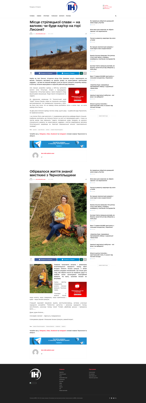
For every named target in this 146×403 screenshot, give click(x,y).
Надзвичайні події (63, 377)
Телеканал (54, 15)
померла (58, 326)
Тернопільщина (62, 374)
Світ (60, 388)
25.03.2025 (93, 109)
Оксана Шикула (50, 326)
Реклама (68, 15)
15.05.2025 (93, 80)
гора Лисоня (41, 129)
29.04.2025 (93, 248)
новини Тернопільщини (57, 129)
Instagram (62, 134)
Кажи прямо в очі (92, 375)
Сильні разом (92, 372)
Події (60, 375)
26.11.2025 (93, 42)
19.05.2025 (93, 71)
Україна (61, 386)
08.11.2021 (50, 33)
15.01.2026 (93, 33)
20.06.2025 (93, 50)
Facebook (54, 134)
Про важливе (92, 374)
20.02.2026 (93, 24)
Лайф (60, 383)
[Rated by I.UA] (33, 383)
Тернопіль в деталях (93, 377)
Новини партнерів (63, 390)
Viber (48, 134)
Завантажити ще (103, 265)
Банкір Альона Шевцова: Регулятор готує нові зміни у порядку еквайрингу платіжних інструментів (102, 57)
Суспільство (62, 379)
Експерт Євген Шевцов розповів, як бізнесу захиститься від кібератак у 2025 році (102, 67)
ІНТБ (35, 398)
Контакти (61, 15)
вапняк (34, 129)
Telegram (43, 134)
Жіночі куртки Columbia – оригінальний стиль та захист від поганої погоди (101, 105)
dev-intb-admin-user (40, 33)
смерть (63, 326)
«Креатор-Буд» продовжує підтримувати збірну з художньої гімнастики (101, 86)
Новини (39, 15)
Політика (61, 381)
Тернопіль (61, 372)
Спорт (60, 385)
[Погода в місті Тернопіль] (109, 5)
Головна (32, 15)
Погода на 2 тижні (107, 7)
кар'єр (47, 129)
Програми (46, 15)
